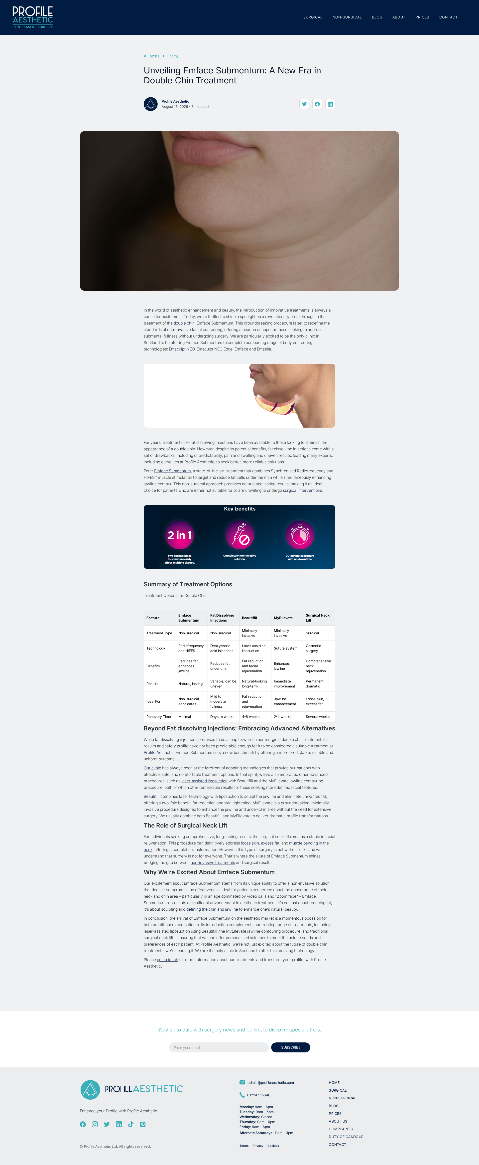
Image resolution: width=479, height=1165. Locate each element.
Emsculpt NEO (182, 348)
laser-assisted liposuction (204, 780)
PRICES (422, 17)
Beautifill (151, 796)
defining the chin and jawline (212, 909)
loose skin (249, 842)
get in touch (167, 959)
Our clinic (152, 767)
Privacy (257, 1146)
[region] (239, 666)
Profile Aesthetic (159, 752)
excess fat (270, 842)
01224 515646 (258, 1095)
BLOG (377, 17)
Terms (244, 1146)
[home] (32, 17)
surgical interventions (302, 490)
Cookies (273, 1146)
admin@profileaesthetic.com (271, 1082)
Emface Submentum (172, 470)
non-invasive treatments (213, 862)
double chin (184, 323)
